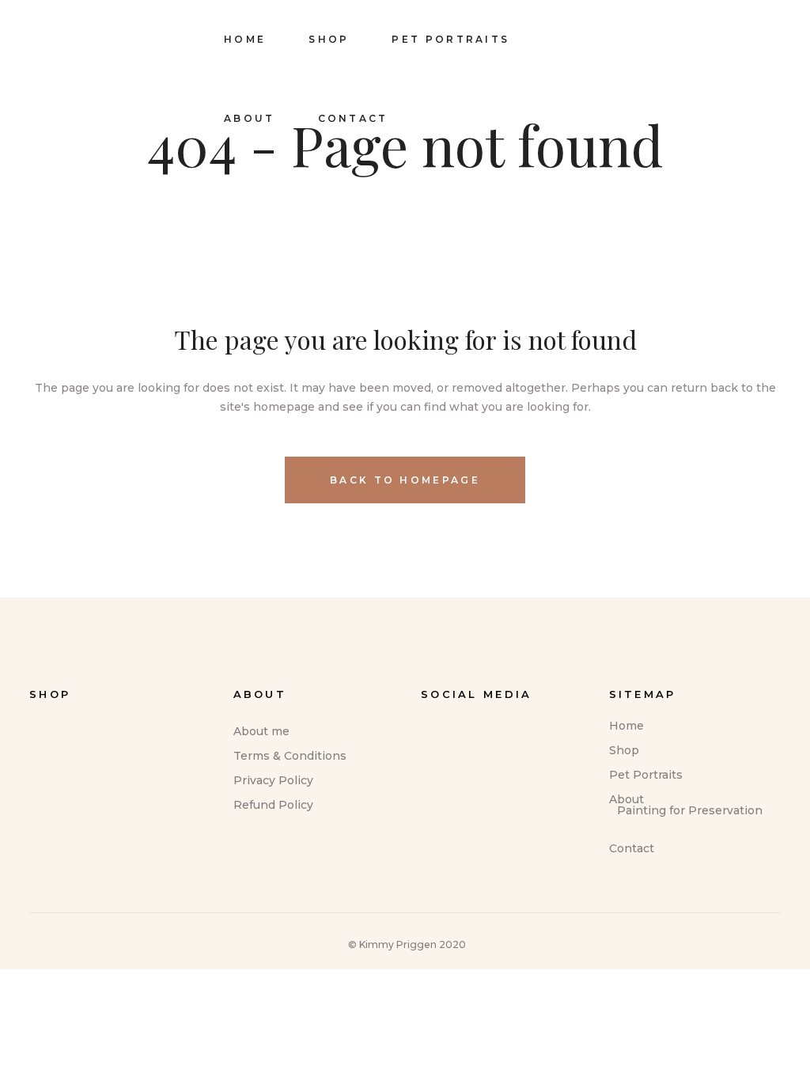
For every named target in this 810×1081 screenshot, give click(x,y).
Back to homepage (405, 480)
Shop (624, 750)
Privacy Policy (273, 780)
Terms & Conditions (289, 755)
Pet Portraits (646, 774)
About (626, 799)
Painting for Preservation (690, 810)
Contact (631, 848)
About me (261, 731)
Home (626, 725)
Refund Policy (273, 804)
